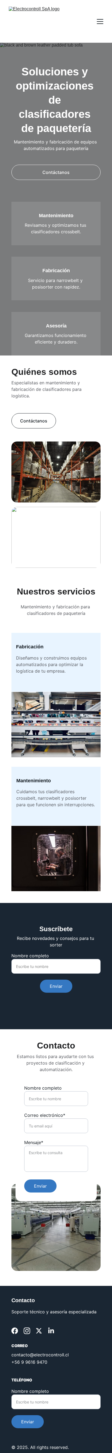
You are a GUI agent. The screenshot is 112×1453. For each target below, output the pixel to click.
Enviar (56, 986)
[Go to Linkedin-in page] (51, 1331)
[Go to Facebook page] (14, 1331)
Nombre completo (30, 955)
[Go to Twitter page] (39, 1331)
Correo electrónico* (44, 1115)
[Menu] (100, 21)
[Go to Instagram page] (27, 1331)
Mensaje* (33, 1142)
